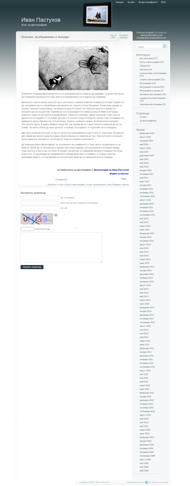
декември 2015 (147, 204)
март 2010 (144, 433)
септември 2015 (147, 215)
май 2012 (144, 337)
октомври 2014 (147, 241)
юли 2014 (144, 248)
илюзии (125, 185)
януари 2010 (145, 441)
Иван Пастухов (40, 20)
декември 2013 (147, 274)
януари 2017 (145, 185)
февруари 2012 (147, 348)
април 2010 (145, 430)
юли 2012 (144, 330)
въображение (99, 185)
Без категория (146, 58)
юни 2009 (144, 467)
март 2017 (144, 181)
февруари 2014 (147, 267)
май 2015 (144, 222)
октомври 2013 (147, 281)
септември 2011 (147, 367)
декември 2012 (147, 315)
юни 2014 (144, 252)
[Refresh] (56, 215)
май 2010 (144, 426)
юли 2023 (144, 152)
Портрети (144, 69)
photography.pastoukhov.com (151, 38)
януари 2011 (145, 396)
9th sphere (153, 482)
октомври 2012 (147, 319)
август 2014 (145, 244)
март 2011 (144, 389)
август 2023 (145, 148)
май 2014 (144, 255)
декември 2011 (147, 356)
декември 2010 (147, 400)
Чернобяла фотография (151, 104)
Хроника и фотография (150, 94)
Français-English (145, 32)
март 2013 (144, 304)
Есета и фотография (75, 185)
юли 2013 (144, 289)
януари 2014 (145, 270)
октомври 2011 (146, 363)
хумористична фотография (153, 98)
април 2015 (145, 226)
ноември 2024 (146, 141)
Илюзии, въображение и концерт (45, 37)
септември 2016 (147, 196)
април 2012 (145, 341)
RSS (163, 2)
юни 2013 (144, 293)
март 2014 (144, 263)
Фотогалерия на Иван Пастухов (111, 170)
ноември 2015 (146, 207)
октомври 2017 (147, 174)
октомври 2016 (147, 192)
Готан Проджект (114, 185)
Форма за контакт (119, 173)
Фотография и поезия (150, 91)
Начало (120, 2)
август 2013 (145, 285)
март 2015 (144, 230)
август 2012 (145, 326)
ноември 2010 (146, 404)
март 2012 (144, 344)
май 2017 (144, 178)
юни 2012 (144, 333)
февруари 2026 (147, 133)
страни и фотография (150, 79)
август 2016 (145, 200)
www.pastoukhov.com (151, 35)
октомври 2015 (147, 211)
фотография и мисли (150, 87)
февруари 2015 (147, 233)
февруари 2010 (147, 437)
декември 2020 (147, 155)
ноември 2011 (146, 359)
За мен (131, 2)
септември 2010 (147, 411)
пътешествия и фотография (153, 73)
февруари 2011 (147, 393)
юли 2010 (144, 419)
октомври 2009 (147, 452)
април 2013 (145, 300)
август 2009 (145, 459)
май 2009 (144, 471)
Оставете (123, 36)
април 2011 (145, 385)
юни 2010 (144, 422)
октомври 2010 (147, 407)
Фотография (145, 83)
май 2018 (144, 167)
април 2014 (145, 259)
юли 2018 (144, 159)
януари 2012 (145, 352)
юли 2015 (144, 218)
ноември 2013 (146, 278)
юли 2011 (144, 374)
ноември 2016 (146, 189)
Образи (143, 66)
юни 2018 (144, 163)
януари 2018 (145, 170)
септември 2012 (147, 322)
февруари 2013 (147, 307)
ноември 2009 (146, 448)
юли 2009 (144, 463)
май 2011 (144, 382)
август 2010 (145, 415)
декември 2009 (147, 445)
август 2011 (145, 370)
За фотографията (147, 2)
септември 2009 (147, 456)
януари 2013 (145, 311)
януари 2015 (145, 237)
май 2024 (144, 144)
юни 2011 (144, 378)
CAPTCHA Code (42, 229)
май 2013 (144, 296)
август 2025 (145, 137)
